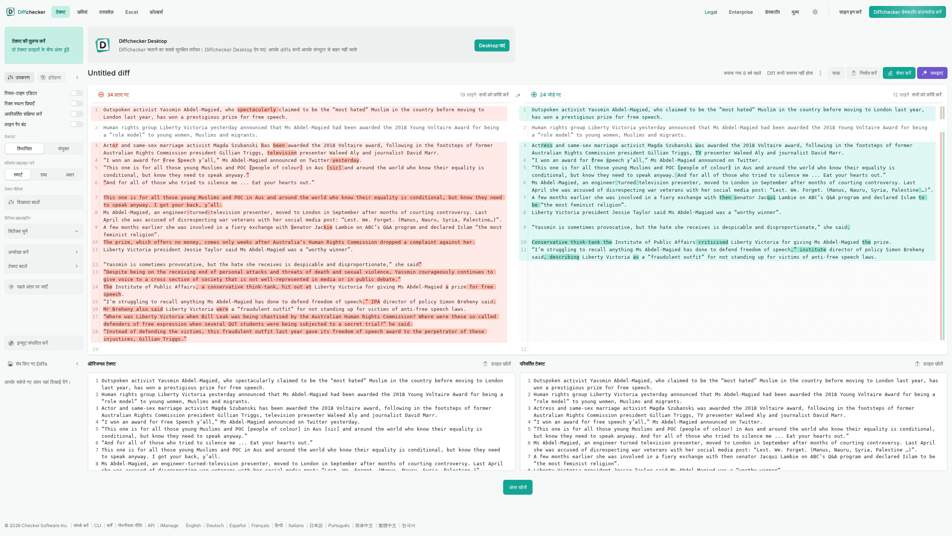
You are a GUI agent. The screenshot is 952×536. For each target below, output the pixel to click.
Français (260, 525)
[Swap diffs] (517, 95)
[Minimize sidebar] (77, 77)
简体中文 (364, 525)
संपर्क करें (81, 525)
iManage (169, 525)
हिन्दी (279, 525)
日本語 (316, 525)
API (151, 525)
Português (339, 525)
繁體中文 (387, 525)
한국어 (408, 525)
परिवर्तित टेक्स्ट (532, 364)
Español (237, 525)
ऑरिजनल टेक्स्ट (102, 364)
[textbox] (739, 443)
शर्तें (109, 525)
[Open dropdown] (820, 73)
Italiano (296, 525)
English (193, 525)
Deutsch (215, 525)
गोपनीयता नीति (130, 525)
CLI (97, 525)
